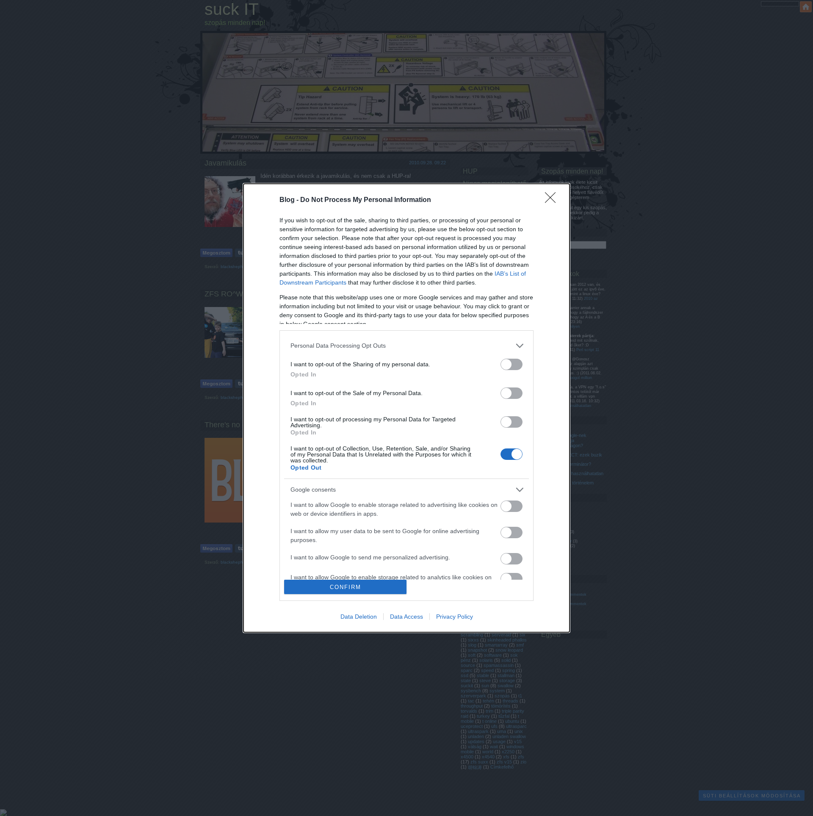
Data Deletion (358, 616)
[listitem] (406, 345)
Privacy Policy (454, 616)
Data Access (406, 616)
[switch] (512, 364)
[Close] (553, 200)
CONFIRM (345, 587)
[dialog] (406, 408)
